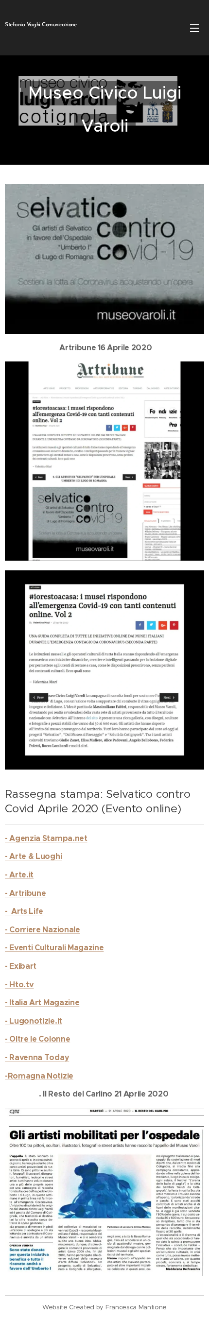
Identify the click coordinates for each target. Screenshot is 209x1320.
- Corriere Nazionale (42, 930)
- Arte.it (19, 875)
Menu (194, 27)
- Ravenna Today (37, 1057)
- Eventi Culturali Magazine (54, 948)
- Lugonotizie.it (33, 1021)
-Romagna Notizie (39, 1076)
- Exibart (20, 966)
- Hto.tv (19, 984)
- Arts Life (24, 911)
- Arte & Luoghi (33, 856)
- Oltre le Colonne (37, 1039)
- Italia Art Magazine (42, 1002)
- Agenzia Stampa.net (46, 838)
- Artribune (25, 893)
